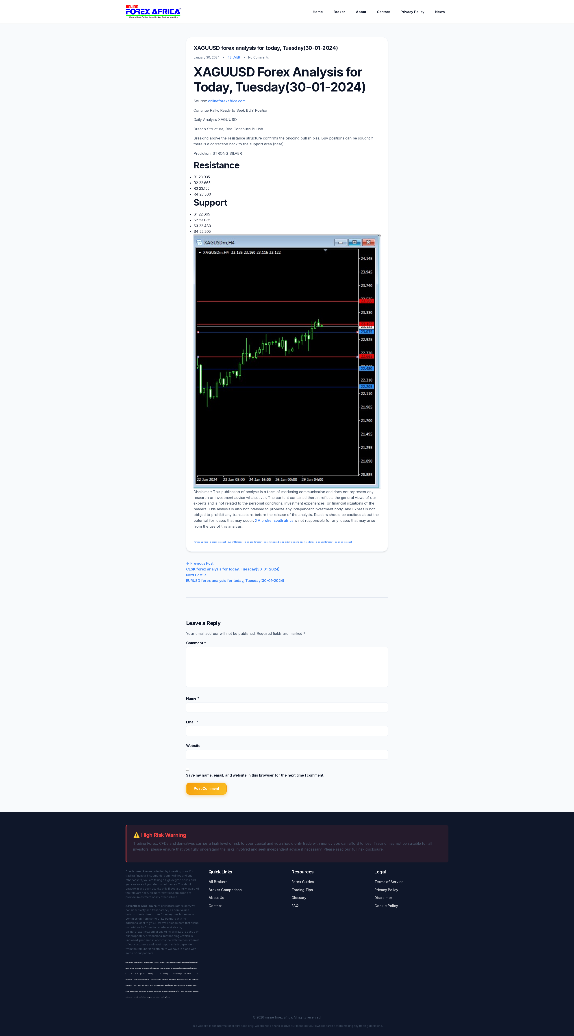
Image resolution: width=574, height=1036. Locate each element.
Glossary (298, 897)
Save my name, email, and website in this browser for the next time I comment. (255, 775)
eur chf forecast (235, 542)
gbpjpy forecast (218, 542)
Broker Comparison (225, 890)
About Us (216, 897)
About (361, 12)
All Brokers (218, 881)
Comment (196, 643)
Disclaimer (383, 897)
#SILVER (234, 57)
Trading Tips (302, 890)
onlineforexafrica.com (227, 101)
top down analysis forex (302, 542)
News (440, 12)
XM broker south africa (274, 520)
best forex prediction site (276, 542)
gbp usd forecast (254, 542)
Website (193, 745)
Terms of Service (389, 881)
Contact (383, 12)
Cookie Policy (386, 905)
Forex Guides (302, 881)
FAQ (295, 905)
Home (318, 12)
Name (192, 698)
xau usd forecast (343, 542)
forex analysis (201, 542)
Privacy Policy (412, 12)
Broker (339, 12)
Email (192, 722)
